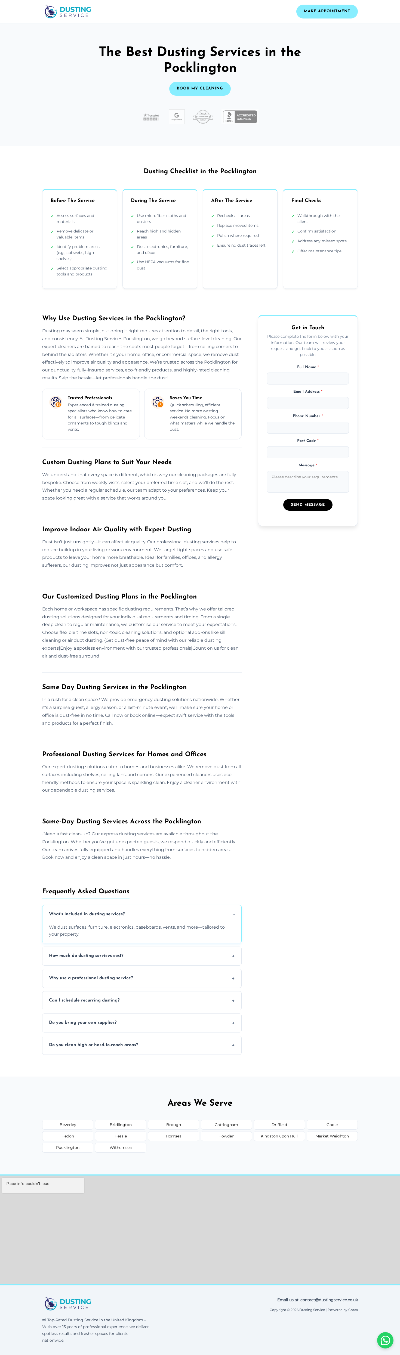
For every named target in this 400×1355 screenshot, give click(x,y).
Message (308, 466)
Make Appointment (327, 11)
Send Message (308, 505)
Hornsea (173, 1136)
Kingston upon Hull (279, 1136)
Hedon (67, 1136)
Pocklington (67, 1147)
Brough (173, 1124)
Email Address (307, 392)
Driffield (279, 1124)
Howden (226, 1136)
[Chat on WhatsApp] (385, 1340)
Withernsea (121, 1147)
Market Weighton (332, 1136)
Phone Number (308, 416)
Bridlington (121, 1124)
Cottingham (226, 1124)
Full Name (308, 367)
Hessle (121, 1136)
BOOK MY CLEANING (200, 88)
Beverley (68, 1124)
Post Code (308, 441)
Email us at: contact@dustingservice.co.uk (317, 1299)
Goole (332, 1124)
